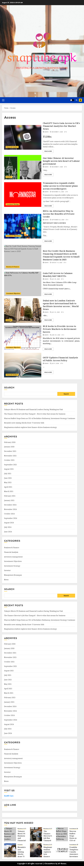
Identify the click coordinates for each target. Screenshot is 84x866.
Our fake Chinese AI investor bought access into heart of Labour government (61, 161)
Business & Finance (12, 267)
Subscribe (80, 100)
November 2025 (10, 456)
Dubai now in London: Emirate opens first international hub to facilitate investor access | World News (61, 305)
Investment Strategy (12, 204)
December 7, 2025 (57, 132)
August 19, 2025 (57, 263)
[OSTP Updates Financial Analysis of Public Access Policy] (22, 365)
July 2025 (7, 473)
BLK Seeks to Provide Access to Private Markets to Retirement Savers (59, 329)
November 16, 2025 (58, 192)
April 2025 (8, 487)
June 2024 (8, 532)
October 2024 (9, 514)
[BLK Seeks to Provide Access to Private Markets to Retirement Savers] (22, 338)
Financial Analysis (12, 147)
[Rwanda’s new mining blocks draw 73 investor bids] (10, 850)
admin (46, 132)
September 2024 (10, 518)
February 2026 (9, 442)
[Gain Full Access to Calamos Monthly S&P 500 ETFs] (22, 284)
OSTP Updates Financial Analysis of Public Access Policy (60, 359)
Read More (48, 151)
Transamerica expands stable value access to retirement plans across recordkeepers (60, 186)
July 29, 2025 (56, 279)
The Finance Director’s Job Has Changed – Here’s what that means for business (34, 414)
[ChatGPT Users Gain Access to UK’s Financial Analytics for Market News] (22, 137)
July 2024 (7, 527)
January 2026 (9, 447)
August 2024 (9, 523)
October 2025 (9, 460)
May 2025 (8, 482)
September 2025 (10, 464)
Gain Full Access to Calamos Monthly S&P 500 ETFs (57, 274)
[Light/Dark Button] (72, 100)
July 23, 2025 (56, 312)
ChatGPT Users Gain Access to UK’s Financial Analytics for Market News (61, 126)
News (6, 579)
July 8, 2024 (55, 363)
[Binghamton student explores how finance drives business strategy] (36, 850)
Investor (8, 177)
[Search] (76, 100)
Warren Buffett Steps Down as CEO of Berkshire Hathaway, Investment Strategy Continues (39, 418)
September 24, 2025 (58, 220)
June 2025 (8, 478)
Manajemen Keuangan (13, 575)
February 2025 (9, 496)
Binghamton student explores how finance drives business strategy (30, 427)
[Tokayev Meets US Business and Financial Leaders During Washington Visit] (10, 834)
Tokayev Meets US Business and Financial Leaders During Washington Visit (33, 409)
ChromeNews (49, 863)
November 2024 (10, 509)
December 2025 (10, 451)
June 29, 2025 (56, 335)
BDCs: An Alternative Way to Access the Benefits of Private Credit (58, 214)
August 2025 (9, 469)
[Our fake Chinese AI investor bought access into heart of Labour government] (22, 167)
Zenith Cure (8, 796)
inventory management (13, 557)
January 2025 (9, 500)
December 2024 (10, 505)
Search (9, 387)
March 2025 (8, 491)
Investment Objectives (13, 236)
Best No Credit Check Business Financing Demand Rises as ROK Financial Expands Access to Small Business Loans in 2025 (61, 255)
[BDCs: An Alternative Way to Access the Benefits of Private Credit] (22, 226)
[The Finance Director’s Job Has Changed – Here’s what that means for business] (36, 834)
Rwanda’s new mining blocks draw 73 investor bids (24, 423)
